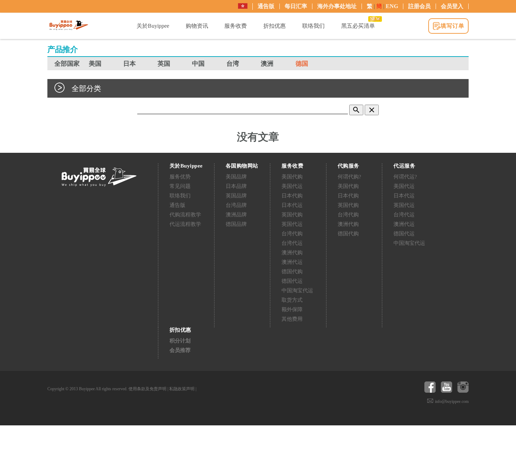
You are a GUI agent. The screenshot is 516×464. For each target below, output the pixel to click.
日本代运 (292, 205)
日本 (129, 63)
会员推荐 (180, 350)
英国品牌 (236, 195)
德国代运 (292, 281)
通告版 (266, 6)
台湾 (232, 63)
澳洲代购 (292, 252)
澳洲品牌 (236, 214)
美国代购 (292, 176)
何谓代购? (349, 176)
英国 (164, 63)
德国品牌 (236, 224)
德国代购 (292, 271)
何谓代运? (405, 176)
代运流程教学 (185, 224)
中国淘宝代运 (297, 290)
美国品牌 (236, 176)
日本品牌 (236, 186)
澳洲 (267, 63)
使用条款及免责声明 (147, 388)
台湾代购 (292, 233)
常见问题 (180, 186)
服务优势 (180, 176)
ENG (392, 6)
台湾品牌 (236, 205)
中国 (198, 63)
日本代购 (292, 195)
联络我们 (180, 195)
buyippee (68, 25)
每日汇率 (296, 6)
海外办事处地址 (337, 6)
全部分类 (86, 88)
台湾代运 (292, 243)
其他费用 (292, 319)
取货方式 (292, 300)
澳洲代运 (292, 262)
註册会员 (419, 6)
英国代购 (292, 214)
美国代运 (292, 186)
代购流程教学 (185, 214)
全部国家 (67, 63)
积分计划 (180, 341)
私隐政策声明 (181, 388)
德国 (302, 63)
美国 (95, 63)
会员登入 (452, 6)
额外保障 (292, 309)
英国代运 (292, 224)
